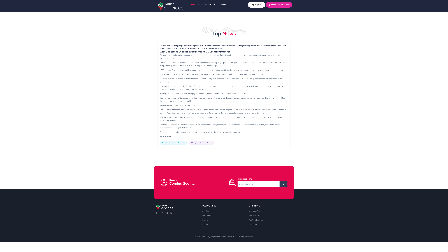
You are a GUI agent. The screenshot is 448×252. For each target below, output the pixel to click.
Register (257, 5)
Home (193, 5)
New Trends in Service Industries (173, 143)
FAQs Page (206, 215)
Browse (208, 5)
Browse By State (255, 211)
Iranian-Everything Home (280, 5)
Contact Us (253, 225)
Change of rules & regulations (201, 143)
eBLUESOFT (234, 237)
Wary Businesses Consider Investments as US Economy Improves (195, 51)
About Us (205, 211)
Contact (223, 5)
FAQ (215, 5)
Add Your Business (256, 220)
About (200, 5)
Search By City (254, 215)
